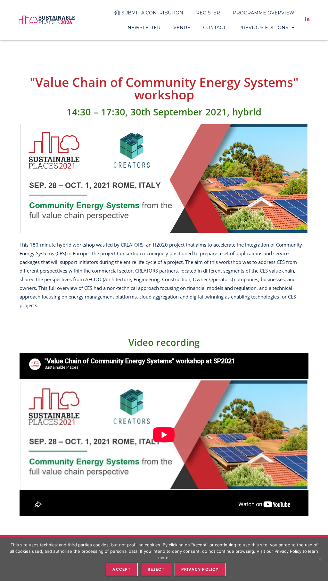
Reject (156, 569)
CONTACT (214, 27)
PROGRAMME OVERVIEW (263, 13)
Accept (121, 569)
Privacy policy (200, 569)
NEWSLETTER (143, 27)
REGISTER (208, 13)
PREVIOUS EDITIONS (263, 27)
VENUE (181, 27)
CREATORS (132, 244)
